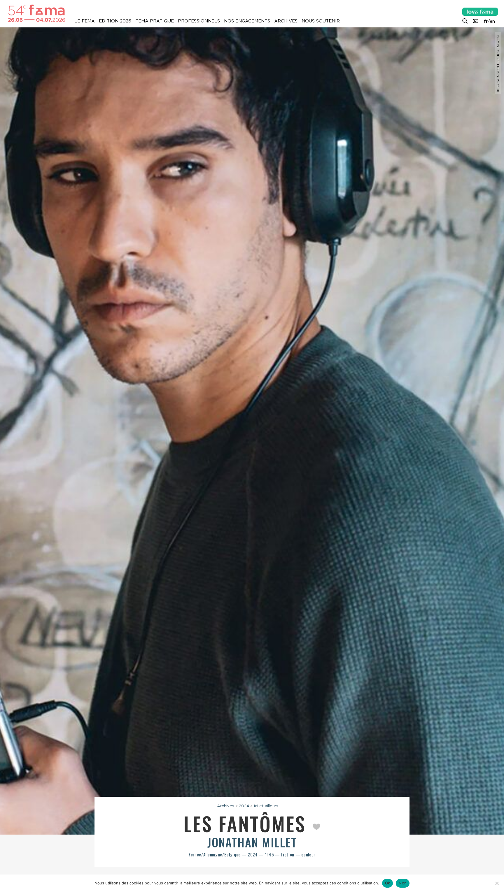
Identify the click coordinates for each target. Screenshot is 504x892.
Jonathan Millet (252, 842)
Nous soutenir (321, 21)
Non (403, 883)
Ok (387, 883)
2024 (244, 805)
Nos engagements (247, 21)
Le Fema (84, 21)
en (492, 21)
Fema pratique (154, 21)
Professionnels (199, 21)
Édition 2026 (115, 21)
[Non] (497, 883)
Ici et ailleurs (266, 805)
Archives (286, 21)
